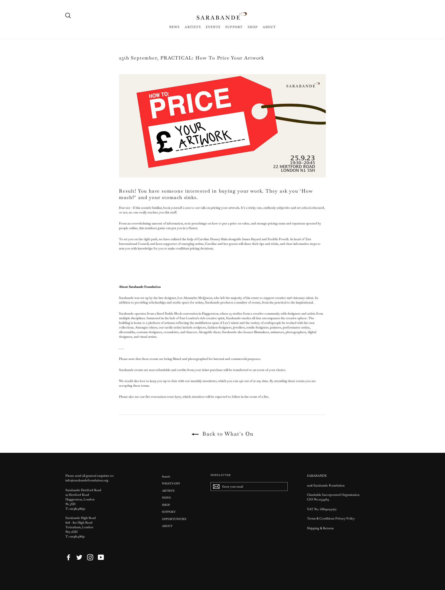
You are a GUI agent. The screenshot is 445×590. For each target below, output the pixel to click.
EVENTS (213, 27)
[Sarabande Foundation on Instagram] (90, 557)
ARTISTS (193, 27)
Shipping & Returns (320, 528)
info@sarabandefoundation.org (86, 480)
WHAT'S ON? (171, 483)
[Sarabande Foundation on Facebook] (68, 557)
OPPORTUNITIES (174, 519)
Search (166, 476)
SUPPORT (234, 27)
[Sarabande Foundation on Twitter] (79, 557)
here (178, 397)
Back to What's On (227, 433)
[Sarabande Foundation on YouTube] (101, 557)
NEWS (174, 27)
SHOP (253, 27)
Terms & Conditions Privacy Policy (331, 518)
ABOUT (269, 27)
